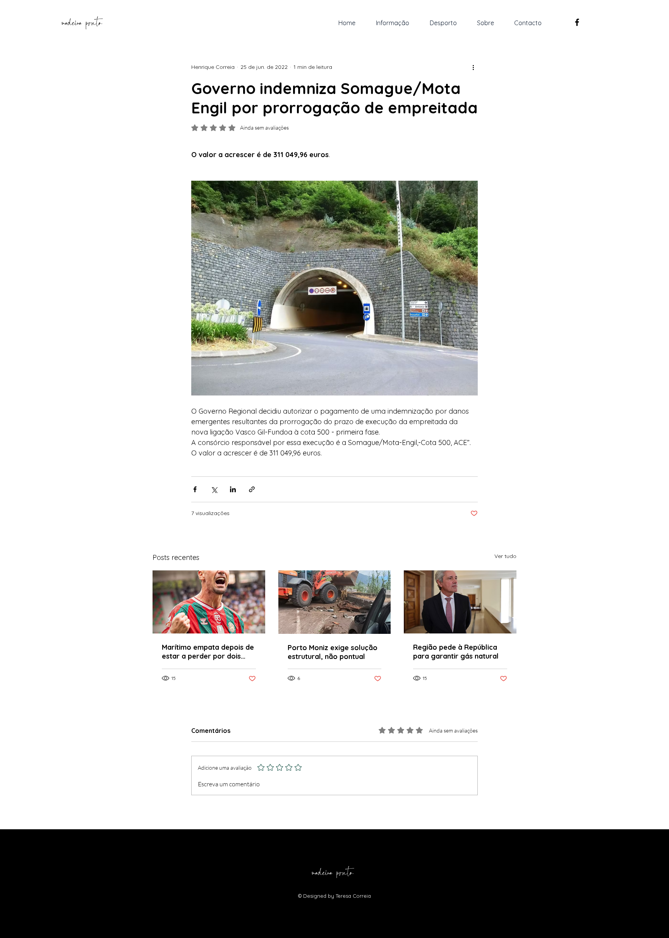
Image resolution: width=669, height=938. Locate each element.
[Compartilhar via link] (252, 489)
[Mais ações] (473, 67)
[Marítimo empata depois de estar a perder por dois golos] (209, 601)
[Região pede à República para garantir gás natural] (460, 601)
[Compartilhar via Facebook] (195, 489)
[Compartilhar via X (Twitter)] (214, 489)
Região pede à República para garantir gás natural (456, 652)
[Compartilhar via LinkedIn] (233, 489)
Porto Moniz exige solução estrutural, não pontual (332, 652)
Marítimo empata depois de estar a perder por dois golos (208, 652)
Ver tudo (505, 556)
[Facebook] (577, 22)
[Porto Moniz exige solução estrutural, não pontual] (334, 602)
